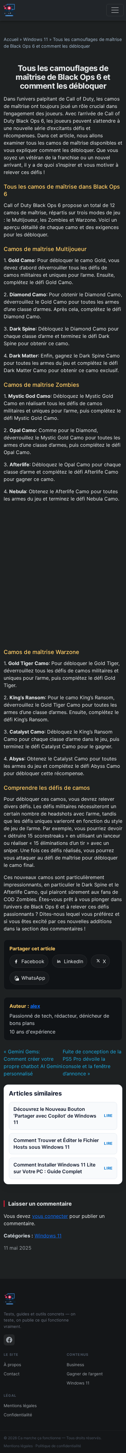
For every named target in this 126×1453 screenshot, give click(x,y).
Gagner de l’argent (85, 1373)
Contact (12, 1373)
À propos (12, 1364)
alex (35, 1006)
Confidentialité (18, 1414)
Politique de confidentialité (58, 1446)
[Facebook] (9, 1339)
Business (75, 1364)
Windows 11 (35, 39)
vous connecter (50, 1216)
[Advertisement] (63, 575)
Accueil (11, 39)
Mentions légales (20, 1405)
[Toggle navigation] (115, 10)
